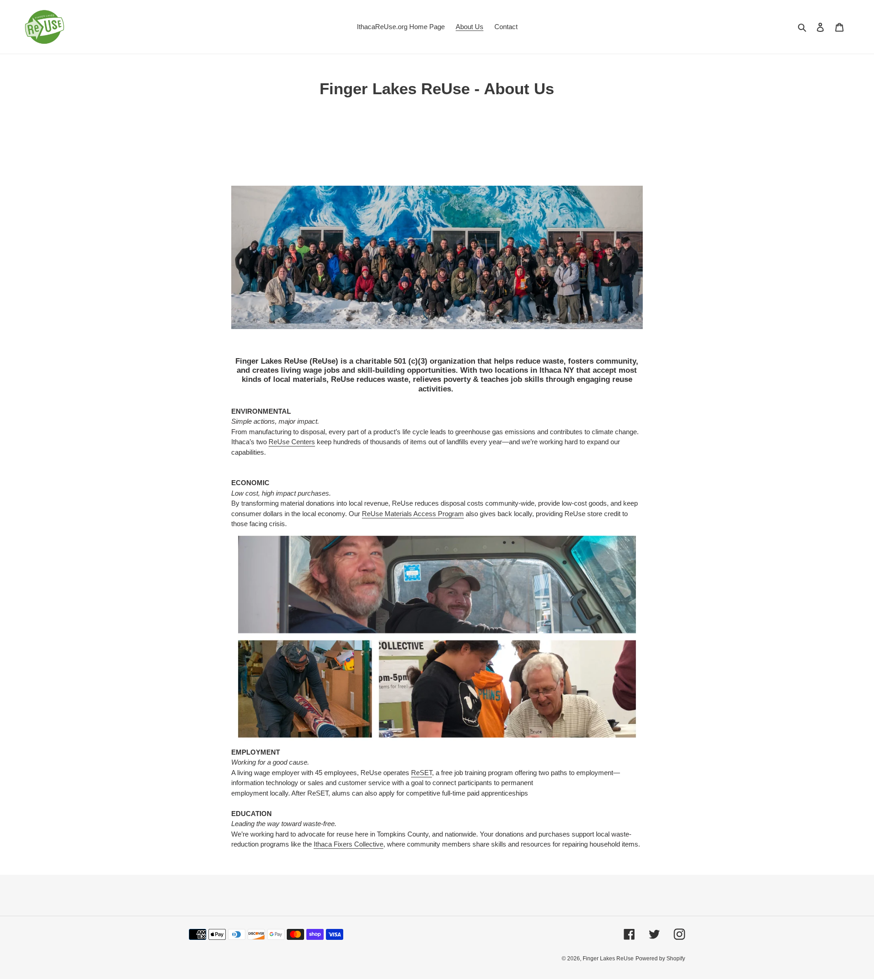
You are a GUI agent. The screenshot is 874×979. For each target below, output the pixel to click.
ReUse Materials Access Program (413, 513)
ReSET (421, 772)
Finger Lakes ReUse (608, 958)
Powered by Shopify (660, 958)
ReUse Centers (292, 442)
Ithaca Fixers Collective (348, 844)
